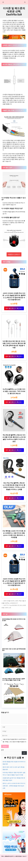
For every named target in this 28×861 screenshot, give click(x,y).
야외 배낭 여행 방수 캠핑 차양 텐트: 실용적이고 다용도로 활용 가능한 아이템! (13, 679)
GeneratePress (22, 858)
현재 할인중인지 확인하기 (14, 308)
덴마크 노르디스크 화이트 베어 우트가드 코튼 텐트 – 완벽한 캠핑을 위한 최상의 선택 (14, 786)
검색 (2, 750)
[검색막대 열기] (25, 2)
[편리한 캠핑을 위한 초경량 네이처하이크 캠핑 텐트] (14, 644)
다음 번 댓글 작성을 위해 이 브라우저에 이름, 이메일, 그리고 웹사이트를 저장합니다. (14, 740)
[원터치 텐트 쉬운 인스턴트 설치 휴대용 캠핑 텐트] (14, 674)
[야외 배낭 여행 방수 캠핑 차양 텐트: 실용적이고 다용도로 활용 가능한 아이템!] (14, 703)
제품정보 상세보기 (14, 254)
